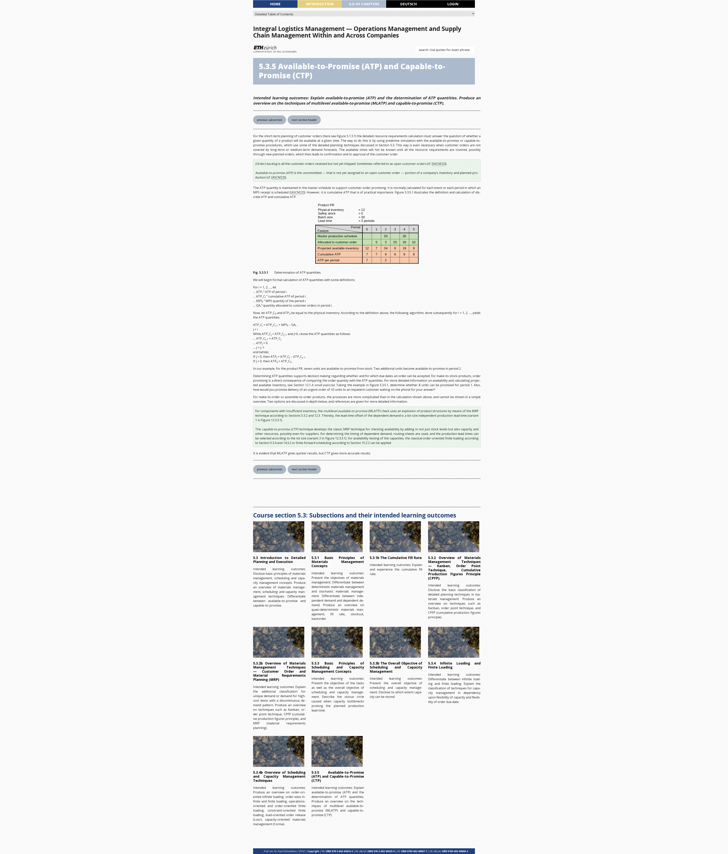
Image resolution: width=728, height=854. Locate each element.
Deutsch (408, 4)
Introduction (319, 4)
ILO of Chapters (364, 4)
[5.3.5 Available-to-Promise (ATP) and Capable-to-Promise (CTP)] (337, 751)
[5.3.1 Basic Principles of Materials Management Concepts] (337, 536)
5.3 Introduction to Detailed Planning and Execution (279, 559)
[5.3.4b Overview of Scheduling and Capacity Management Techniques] (278, 751)
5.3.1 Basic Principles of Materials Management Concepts (337, 561)
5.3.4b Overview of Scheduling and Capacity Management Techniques (279, 776)
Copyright (313, 851)
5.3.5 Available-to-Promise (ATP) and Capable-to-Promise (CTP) (337, 776)
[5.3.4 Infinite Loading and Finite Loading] (453, 642)
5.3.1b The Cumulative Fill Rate (396, 557)
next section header (304, 120)
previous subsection (269, 120)
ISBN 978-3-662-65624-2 (339, 851)
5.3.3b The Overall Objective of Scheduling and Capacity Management (396, 667)
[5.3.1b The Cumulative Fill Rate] (395, 536)
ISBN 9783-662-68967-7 (414, 851)
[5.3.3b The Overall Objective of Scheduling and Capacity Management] (395, 642)
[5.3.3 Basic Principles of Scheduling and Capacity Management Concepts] (337, 642)
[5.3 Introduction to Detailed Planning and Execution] (278, 536)
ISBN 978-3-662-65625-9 (381, 851)
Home (275, 4)
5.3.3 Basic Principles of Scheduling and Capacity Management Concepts (337, 667)
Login (452, 4)
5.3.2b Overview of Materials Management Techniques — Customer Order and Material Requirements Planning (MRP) (279, 671)
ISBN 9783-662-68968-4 (455, 851)
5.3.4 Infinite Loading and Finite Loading (454, 665)
